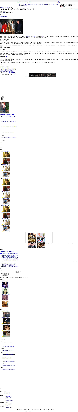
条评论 (3, 16)
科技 (40, 4)
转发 (6, 16)
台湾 (7, 393)
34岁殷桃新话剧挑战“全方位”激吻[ (8, 350)
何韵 (12, 72)
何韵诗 (27, 36)
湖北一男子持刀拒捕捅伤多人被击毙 (7, 114)
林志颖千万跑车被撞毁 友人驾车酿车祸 (9, 369)
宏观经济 (7, 396)
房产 (36, 4)
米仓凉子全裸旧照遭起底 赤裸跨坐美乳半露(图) (9, 258)
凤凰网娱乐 (2, 7)
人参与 (1, 16)
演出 (5, 7)
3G (7, 407)
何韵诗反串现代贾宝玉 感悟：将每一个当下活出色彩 (9, 68)
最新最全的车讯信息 (5, 273)
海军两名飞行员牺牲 (5, 264)
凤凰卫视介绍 (52, 409)
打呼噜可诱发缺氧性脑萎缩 (41, 247)
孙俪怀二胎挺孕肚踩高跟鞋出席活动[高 (9, 361)
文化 (49, 4)
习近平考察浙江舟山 (5, 263)
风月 (8, 400)
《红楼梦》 (34, 36)
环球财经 (10, 396)
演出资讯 (8, 7)
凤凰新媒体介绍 (18, 409)
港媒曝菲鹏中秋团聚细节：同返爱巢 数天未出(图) (10, 255)
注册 (58, 1)
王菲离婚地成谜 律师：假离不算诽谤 (7, 251)
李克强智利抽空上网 (12, 263)
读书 (45, 4)
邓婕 (42, 36)
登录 (60, 1)
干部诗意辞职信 (4, 266)
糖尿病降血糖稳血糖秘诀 (32, 237)
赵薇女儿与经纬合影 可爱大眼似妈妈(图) (8, 256)
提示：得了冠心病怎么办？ (41, 237)
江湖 (9, 400)
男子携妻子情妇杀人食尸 (6, 164)
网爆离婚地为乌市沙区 (4, 253)
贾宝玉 (10, 72)
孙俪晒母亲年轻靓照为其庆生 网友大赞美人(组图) (10, 257)
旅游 (42, 4)
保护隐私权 (40, 409)
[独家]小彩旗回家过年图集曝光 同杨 (8, 346)
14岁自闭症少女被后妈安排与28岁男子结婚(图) (9, 126)
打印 (5, 16)
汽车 (34, 4)
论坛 (20, 5)
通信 (6, 407)
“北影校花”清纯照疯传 (5, 287)
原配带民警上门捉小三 (5, 151)
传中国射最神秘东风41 (5, 317)
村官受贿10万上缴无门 (5, 212)
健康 (30, 4)
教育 (47, 4)
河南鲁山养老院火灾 (5, 265)
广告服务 (33, 409)
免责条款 (44, 409)
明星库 (11, 400)
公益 (22, 5)
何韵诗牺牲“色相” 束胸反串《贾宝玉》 (6, 70)
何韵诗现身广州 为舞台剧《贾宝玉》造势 (7, 71)
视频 (55, 4)
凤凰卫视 (59, 2)
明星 (6, 400)
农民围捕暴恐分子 (12, 264)
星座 (26, 5)
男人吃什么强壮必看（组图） (32, 242)
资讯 (19, 4)
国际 (6, 393)
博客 (57, 4)
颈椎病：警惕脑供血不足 (41, 242)
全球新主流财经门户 (18, 271)
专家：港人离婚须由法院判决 (13, 253)
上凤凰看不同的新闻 (18, 272)
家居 (38, 4)
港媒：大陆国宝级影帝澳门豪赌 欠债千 (9, 354)
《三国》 (6, 56)
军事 (53, 4)
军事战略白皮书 (11, 265)
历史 (51, 4)
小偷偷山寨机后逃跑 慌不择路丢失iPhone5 (9, 121)
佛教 (24, 5)
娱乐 (23, 4)
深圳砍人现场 (2, 101)
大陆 (4, 393)
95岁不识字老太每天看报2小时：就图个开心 (9, 137)
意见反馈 (47, 409)
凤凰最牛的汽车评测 (5, 274)
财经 (21, 4)
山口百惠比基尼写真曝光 (6, 294)
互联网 (9, 407)
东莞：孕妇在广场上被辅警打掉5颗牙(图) (8, 116)
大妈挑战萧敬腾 (15, 266)
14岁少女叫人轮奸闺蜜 (5, 324)
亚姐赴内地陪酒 (10, 266)
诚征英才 (36, 409)
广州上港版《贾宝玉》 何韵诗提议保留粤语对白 (8, 69)
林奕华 (14, 72)
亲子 (32, 4)
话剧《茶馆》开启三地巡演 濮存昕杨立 (9, 365)
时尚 (28, 4)
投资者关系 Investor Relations (26, 409)
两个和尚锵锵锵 (5, 275)
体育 (25, 4)
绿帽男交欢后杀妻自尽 (5, 198)
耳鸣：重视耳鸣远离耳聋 (32, 247)
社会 (9, 393)
